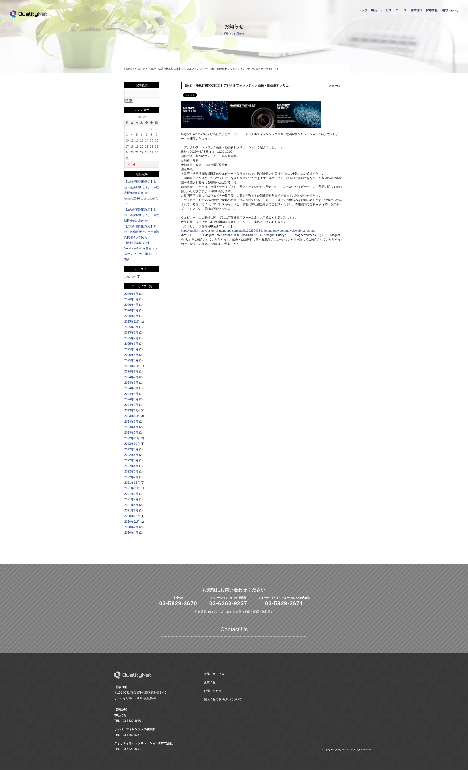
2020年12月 (132, 515)
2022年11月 (132, 438)
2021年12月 (132, 482)
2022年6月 (131, 454)
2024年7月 (131, 377)
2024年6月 (131, 382)
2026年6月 (131, 293)
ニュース (401, 10)
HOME (128, 68)
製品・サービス (381, 10)
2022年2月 (131, 477)
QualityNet (29, 14)
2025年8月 (131, 332)
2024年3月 (131, 399)
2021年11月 (132, 488)
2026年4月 (131, 304)
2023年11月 (132, 415)
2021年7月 (131, 499)
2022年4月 (131, 466)
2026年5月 (131, 299)
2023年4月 (131, 427)
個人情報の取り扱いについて (223, 699)
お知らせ (140, 68)
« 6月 (131, 164)
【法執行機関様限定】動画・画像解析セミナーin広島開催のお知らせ (141, 187)
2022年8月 (131, 449)
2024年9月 (131, 371)
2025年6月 (131, 343)
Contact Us (234, 629)
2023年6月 (131, 421)
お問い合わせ (450, 10)
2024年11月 (132, 366)
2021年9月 (131, 493)
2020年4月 (131, 532)
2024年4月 (131, 393)
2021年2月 (131, 510)
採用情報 (432, 10)
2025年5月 (131, 349)
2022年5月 (131, 460)
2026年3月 (131, 310)
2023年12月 (132, 410)
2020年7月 (131, 527)
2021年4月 (131, 505)
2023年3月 (131, 432)
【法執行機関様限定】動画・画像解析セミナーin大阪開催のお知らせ (141, 215)
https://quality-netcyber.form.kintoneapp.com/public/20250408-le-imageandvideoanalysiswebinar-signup (248, 230)
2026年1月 (131, 315)
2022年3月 (131, 471)
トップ (363, 10)
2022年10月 (132, 443)
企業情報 (416, 10)
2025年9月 (131, 327)
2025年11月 (132, 321)
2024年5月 (131, 388)
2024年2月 (131, 404)
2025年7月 (131, 338)
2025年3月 (131, 360)
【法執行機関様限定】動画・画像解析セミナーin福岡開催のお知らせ (141, 232)
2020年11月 (132, 521)
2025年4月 (131, 354)
